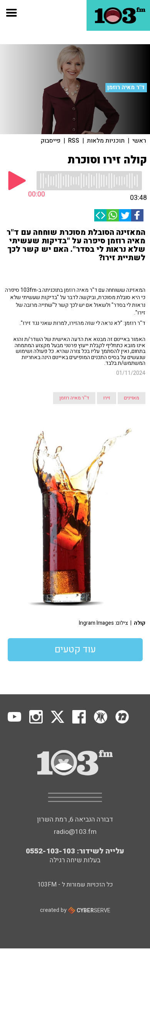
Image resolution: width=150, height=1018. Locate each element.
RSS (73, 140)
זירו (106, 397)
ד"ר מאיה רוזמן (126, 87)
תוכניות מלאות (106, 140)
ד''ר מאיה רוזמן (74, 397)
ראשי (139, 140)
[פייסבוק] (137, 215)
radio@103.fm (75, 831)
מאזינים (131, 397)
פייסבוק (50, 140)
